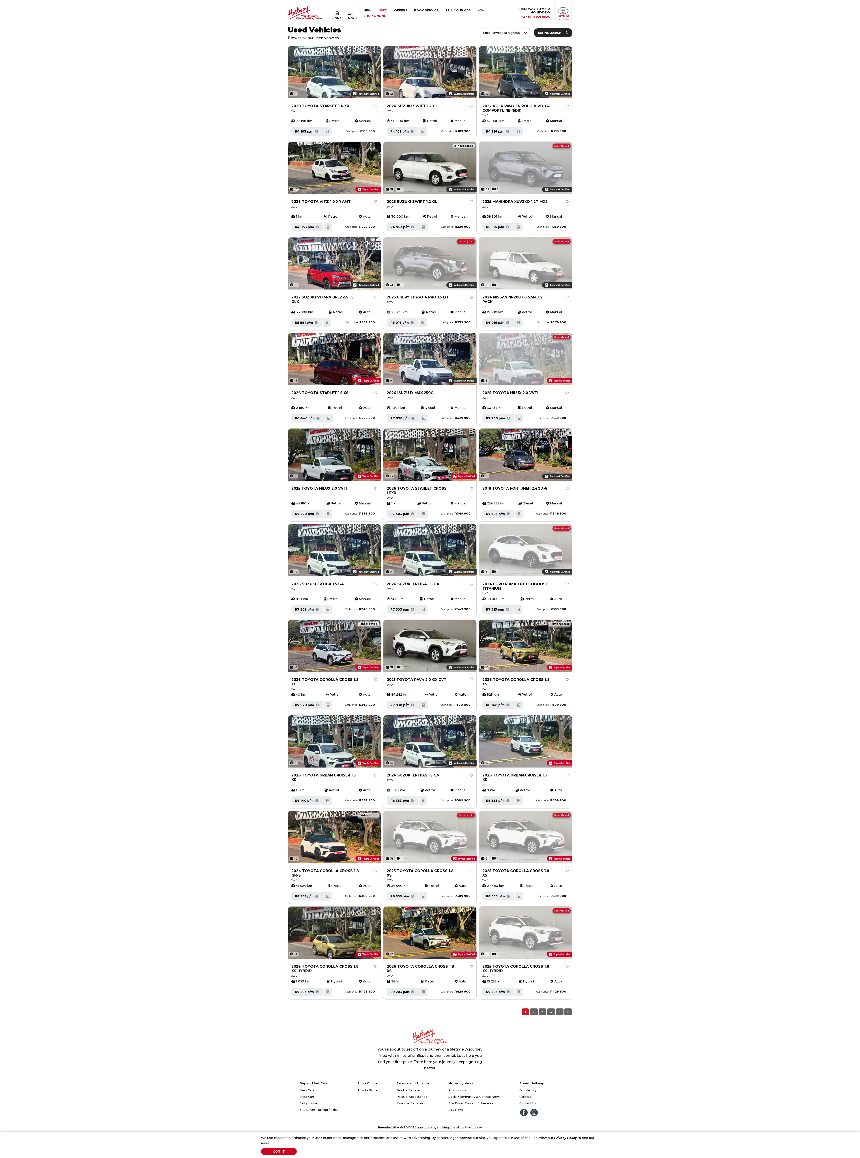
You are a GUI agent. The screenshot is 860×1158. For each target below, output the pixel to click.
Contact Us (527, 1103)
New (367, 10)
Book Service (426, 10)
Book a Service (408, 1090)
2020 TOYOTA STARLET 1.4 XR (320, 106)
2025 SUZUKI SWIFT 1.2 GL (412, 201)
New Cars (307, 1090)
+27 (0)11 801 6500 (535, 16)
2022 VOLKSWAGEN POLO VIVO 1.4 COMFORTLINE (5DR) (516, 108)
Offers (400, 10)
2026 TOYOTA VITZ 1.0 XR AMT (321, 201)
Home (336, 18)
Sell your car (309, 1103)
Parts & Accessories (412, 1096)
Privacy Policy (565, 1138)
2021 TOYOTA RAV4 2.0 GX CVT (417, 680)
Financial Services (410, 1103)
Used (382, 10)
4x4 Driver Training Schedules (470, 1103)
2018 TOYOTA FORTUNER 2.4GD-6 (514, 488)
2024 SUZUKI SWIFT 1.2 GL (412, 106)
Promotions (457, 1090)
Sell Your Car (458, 10)
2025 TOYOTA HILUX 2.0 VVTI (319, 488)
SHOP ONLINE (374, 15)
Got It (279, 1151)
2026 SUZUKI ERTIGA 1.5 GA (317, 584)
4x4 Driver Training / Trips (319, 1109)
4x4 (481, 10)
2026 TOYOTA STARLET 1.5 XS (319, 393)
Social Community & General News (474, 1096)
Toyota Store (367, 1090)
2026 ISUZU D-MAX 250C (410, 393)
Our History (527, 1090)
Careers (525, 1096)
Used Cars (307, 1096)
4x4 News (456, 1109)
